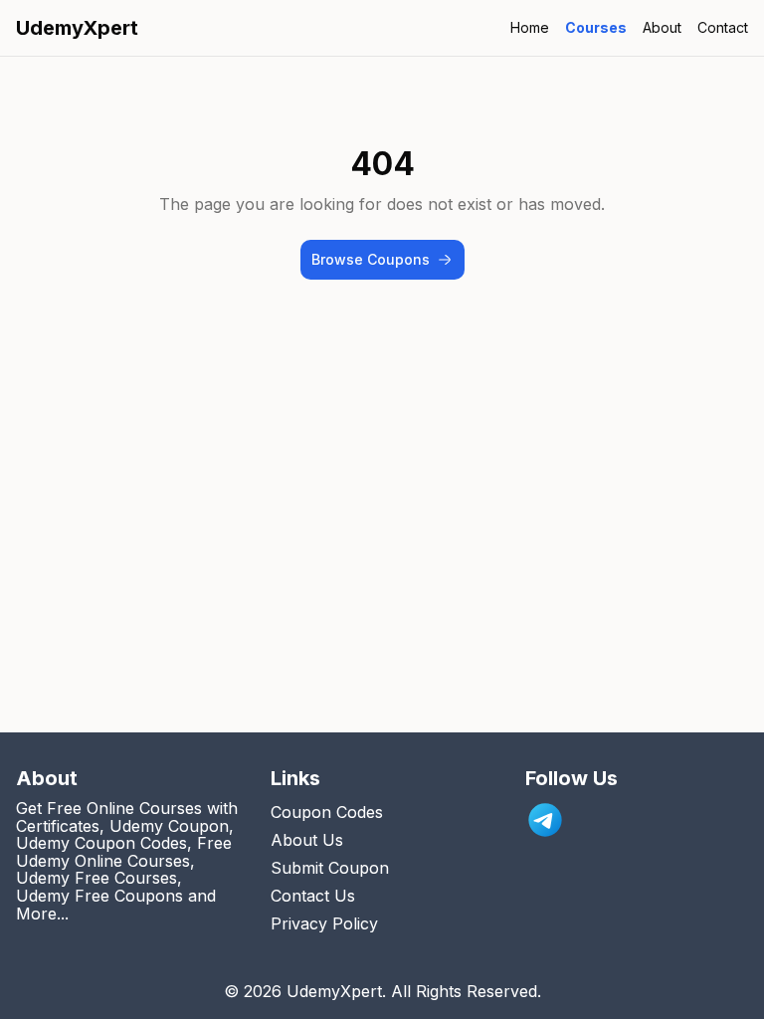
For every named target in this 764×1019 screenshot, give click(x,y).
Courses (596, 27)
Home (529, 27)
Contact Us (313, 896)
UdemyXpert (77, 28)
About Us (307, 840)
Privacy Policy (324, 923)
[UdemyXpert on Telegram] (545, 820)
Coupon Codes (327, 812)
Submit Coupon (330, 868)
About (662, 27)
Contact (722, 27)
